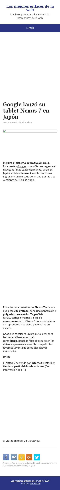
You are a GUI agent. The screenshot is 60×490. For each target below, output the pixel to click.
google (23, 463)
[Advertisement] (30, 71)
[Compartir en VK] (14, 457)
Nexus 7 (36, 463)
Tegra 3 (31, 465)
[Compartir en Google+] (29, 457)
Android (15, 463)
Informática (27, 122)
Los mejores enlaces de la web (30, 8)
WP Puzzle (35, 483)
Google (21, 166)
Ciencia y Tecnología (12, 122)
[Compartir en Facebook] (6, 457)
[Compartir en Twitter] (37, 457)
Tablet (24, 465)
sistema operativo (13, 465)
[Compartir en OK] (21, 457)
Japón (29, 463)
